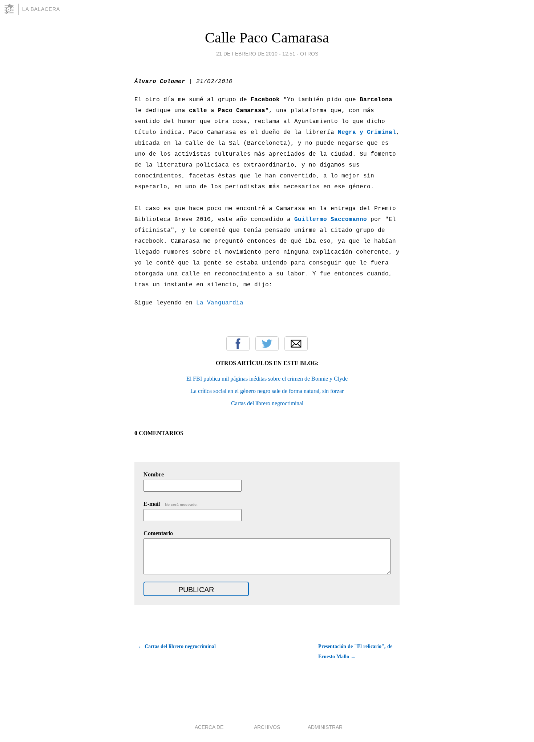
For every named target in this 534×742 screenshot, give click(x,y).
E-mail (170, 504)
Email (296, 343)
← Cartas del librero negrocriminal (177, 646)
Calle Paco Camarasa (267, 37)
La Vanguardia (219, 303)
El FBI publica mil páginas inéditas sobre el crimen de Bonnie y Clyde (267, 379)
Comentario (158, 533)
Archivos (267, 727)
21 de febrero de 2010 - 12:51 (255, 54)
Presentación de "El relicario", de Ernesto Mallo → (355, 651)
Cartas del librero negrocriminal (267, 403)
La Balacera (41, 9)
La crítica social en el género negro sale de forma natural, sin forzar (267, 391)
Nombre (153, 474)
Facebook (238, 343)
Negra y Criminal (367, 132)
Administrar (325, 727)
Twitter (267, 343)
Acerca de (209, 727)
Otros (309, 54)
